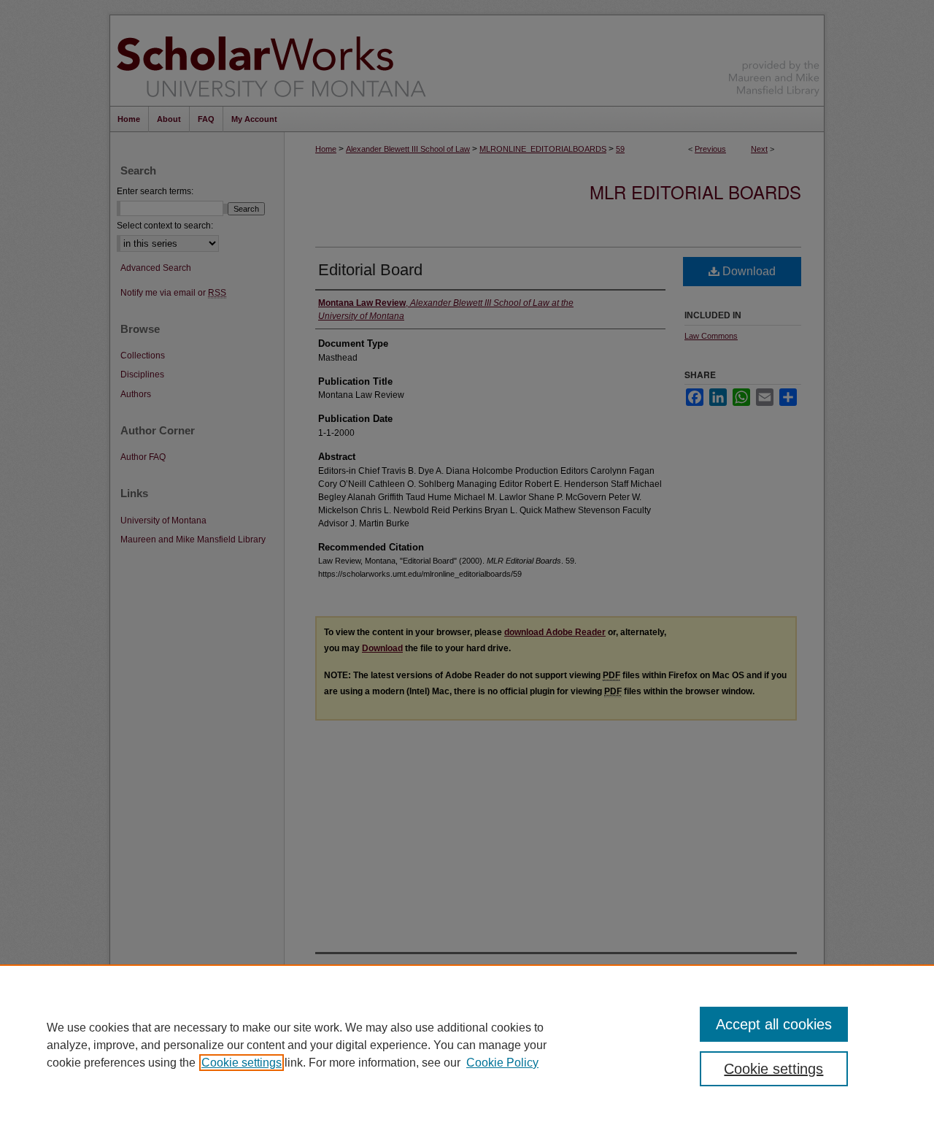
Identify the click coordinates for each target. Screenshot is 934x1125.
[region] (467, 1044)
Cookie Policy (502, 1062)
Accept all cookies (774, 1024)
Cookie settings (241, 1062)
